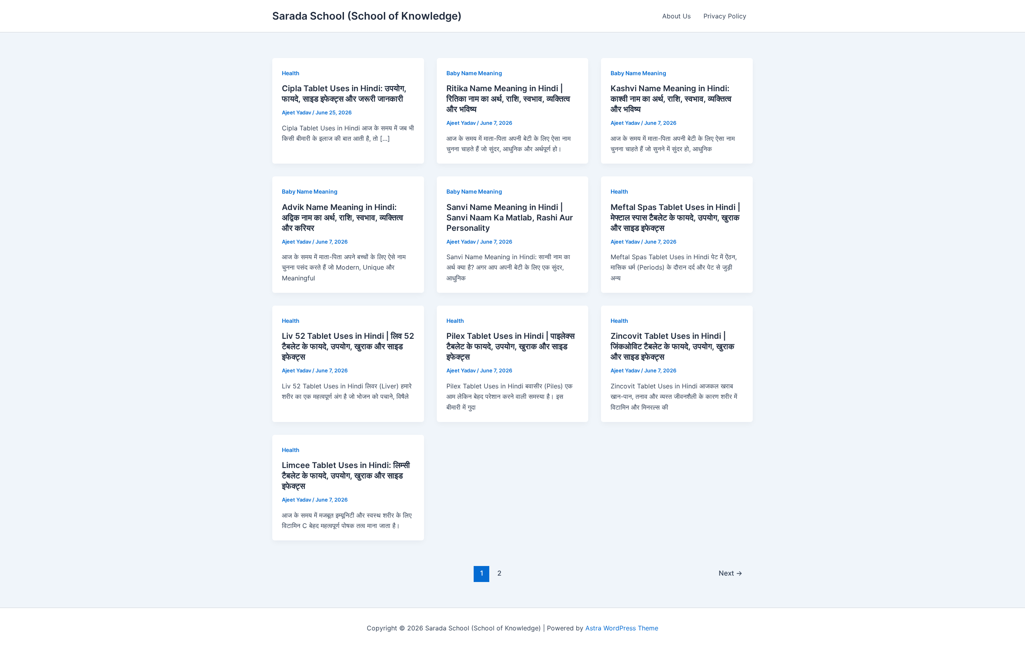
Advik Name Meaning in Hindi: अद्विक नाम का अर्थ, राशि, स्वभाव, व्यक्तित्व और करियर (342, 217)
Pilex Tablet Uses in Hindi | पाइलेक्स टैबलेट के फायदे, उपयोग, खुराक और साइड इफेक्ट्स (510, 346)
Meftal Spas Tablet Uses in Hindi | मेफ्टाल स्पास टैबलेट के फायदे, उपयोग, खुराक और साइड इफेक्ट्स (675, 217)
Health (290, 73)
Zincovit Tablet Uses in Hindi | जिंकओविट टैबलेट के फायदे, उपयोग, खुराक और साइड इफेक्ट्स (672, 346)
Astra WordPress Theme (621, 628)
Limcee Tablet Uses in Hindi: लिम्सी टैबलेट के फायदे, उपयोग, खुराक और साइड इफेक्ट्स (346, 475)
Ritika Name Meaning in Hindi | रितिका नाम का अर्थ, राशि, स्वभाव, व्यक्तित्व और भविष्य (508, 99)
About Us (676, 16)
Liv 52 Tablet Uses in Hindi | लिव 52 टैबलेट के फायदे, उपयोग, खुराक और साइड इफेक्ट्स (348, 346)
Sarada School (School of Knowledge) (367, 16)
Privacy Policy (724, 16)
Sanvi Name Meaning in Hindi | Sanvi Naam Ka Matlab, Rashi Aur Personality (509, 217)
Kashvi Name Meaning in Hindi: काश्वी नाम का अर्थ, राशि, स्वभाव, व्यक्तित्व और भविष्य (671, 99)
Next (730, 573)
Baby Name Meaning (474, 73)
